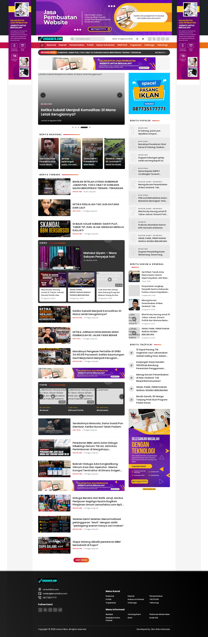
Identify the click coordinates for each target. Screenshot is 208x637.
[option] (81, 99)
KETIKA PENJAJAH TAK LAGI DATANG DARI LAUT (96, 206)
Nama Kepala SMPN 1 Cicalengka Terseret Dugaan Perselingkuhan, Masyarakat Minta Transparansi (151, 173)
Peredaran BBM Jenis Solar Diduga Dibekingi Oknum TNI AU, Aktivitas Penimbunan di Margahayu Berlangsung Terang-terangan (95, 446)
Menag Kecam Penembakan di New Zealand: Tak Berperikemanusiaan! (152, 186)
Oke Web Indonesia (160, 629)
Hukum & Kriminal (105, 45)
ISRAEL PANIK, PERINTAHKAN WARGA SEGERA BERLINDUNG (80, 292)
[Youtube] (55, 610)
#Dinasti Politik (47, 410)
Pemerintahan (76, 45)
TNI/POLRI (122, 45)
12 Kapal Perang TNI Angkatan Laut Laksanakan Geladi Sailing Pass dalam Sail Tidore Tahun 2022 (152, 353)
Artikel (45, 104)
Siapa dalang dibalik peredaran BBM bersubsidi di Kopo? (97, 543)
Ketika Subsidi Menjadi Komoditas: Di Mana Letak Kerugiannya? (97, 312)
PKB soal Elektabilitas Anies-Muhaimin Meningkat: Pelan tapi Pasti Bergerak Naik (153, 199)
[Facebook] (150, 39)
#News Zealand (104, 410)
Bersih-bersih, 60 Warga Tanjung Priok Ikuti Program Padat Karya (152, 399)
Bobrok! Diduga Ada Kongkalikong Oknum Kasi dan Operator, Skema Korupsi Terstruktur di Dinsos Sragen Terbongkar (96, 467)
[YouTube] (163, 39)
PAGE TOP (200, 615)
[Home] (42, 45)
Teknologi (162, 45)
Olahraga (149, 45)
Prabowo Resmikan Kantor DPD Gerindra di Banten (152, 226)
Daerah (63, 45)
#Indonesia (74, 410)
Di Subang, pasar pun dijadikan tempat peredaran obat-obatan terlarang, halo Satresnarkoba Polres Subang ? (151, 132)
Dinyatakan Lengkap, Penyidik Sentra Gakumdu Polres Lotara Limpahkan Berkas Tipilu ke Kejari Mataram (155, 292)
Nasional (51, 45)
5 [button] (87, 127)
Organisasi (135, 45)
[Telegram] (167, 39)
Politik (90, 45)
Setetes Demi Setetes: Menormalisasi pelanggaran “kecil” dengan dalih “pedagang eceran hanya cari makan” (98, 522)
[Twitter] (154, 39)
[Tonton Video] (143, 38)
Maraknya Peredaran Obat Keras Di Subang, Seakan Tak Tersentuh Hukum (152, 146)
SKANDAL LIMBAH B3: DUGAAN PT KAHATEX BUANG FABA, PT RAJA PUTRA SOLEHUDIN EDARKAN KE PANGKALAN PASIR (114, 161)
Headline (77, 191)
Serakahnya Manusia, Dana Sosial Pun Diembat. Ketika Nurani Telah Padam (98, 425)
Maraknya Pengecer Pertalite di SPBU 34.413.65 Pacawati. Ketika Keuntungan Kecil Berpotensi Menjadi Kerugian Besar (98, 355)
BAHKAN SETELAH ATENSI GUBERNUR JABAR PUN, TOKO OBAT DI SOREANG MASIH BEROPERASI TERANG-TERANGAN (81, 52)
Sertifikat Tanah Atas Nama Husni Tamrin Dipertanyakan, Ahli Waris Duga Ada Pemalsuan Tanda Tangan (155, 278)
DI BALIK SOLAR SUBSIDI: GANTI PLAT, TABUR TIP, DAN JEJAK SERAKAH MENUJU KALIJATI (98, 227)
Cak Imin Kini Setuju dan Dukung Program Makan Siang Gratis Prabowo (109, 293)
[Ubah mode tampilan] (137, 39)
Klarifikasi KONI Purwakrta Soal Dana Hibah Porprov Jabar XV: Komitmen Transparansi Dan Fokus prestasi (47, 161)
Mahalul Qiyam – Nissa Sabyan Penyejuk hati (100, 255)
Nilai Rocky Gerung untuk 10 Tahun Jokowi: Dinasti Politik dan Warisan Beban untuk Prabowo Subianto (52, 295)
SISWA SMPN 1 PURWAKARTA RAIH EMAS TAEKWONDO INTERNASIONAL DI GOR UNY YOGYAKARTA (91, 161)
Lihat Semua (81, 560)
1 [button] (73, 127)
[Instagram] (158, 39)
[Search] (72, 39)
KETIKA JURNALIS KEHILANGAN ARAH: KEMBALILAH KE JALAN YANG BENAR (72, 112)
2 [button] (75, 127)
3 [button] (78, 127)
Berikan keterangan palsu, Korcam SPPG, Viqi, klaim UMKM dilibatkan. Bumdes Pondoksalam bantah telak (70, 161)
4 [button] (81, 127)
